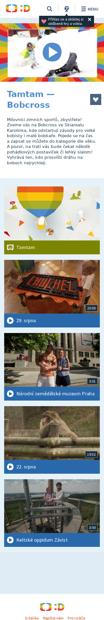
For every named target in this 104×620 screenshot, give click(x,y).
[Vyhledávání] (49, 9)
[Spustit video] (52, 52)
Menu (93, 9)
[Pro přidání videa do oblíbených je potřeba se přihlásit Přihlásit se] (95, 99)
